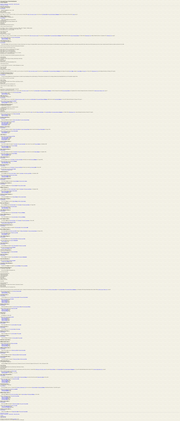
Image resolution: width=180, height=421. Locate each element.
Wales (31, 112)
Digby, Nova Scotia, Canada (32, 14)
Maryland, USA (109, 35)
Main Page (2, 4)
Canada (73, 14)
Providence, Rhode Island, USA (21, 387)
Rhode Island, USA (88, 35)
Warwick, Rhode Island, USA (98, 369)
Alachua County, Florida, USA (102, 289)
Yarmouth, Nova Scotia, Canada (19, 99)
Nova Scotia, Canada (25, 90)
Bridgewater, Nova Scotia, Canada (41, 369)
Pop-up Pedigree (2, 8)
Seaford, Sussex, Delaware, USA (99, 90)
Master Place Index (16, 4)
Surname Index (11, 4)
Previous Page (2, 413)
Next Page (6, 413)
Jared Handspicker (3, 416)
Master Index (6, 4)
